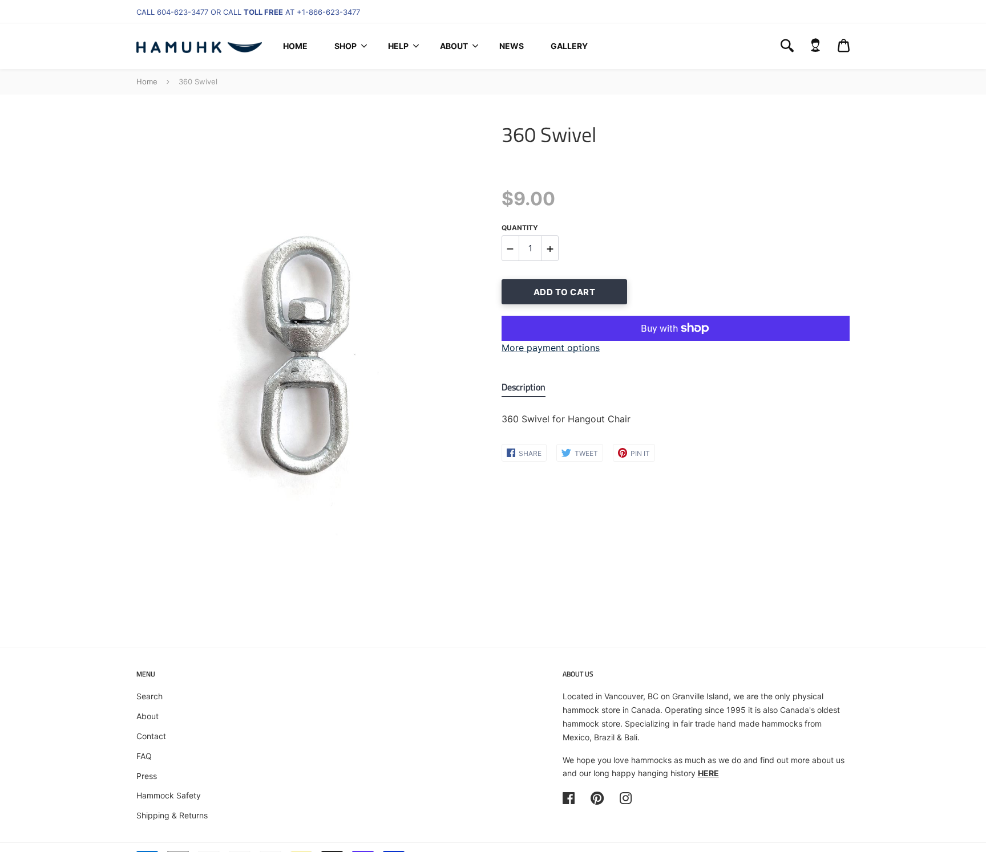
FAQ (144, 756)
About (454, 46)
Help (398, 46)
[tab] (523, 389)
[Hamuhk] (199, 46)
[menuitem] (295, 46)
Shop (345, 46)
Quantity (520, 227)
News (511, 46)
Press (146, 776)
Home (295, 46)
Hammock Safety (168, 795)
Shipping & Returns (172, 815)
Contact (151, 736)
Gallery (569, 46)
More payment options (551, 347)
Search (149, 696)
